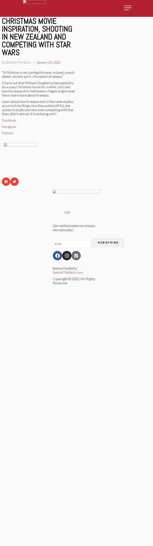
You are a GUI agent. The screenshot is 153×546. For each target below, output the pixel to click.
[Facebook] (57, 255)
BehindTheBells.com (68, 272)
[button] (6, 181)
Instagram (9, 127)
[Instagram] (66, 255)
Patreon (8, 133)
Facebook (9, 120)
